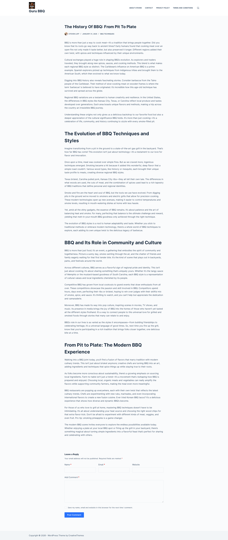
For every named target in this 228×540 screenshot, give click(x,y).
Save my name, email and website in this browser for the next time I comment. (100, 507)
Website (136, 464)
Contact (149, 8)
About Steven (135, 8)
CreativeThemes (76, 535)
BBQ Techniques (107, 34)
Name (68, 464)
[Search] (198, 8)
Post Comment (74, 515)
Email (101, 464)
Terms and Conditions (183, 8)
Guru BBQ (37, 11)
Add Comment (72, 477)
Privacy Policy (163, 8)
